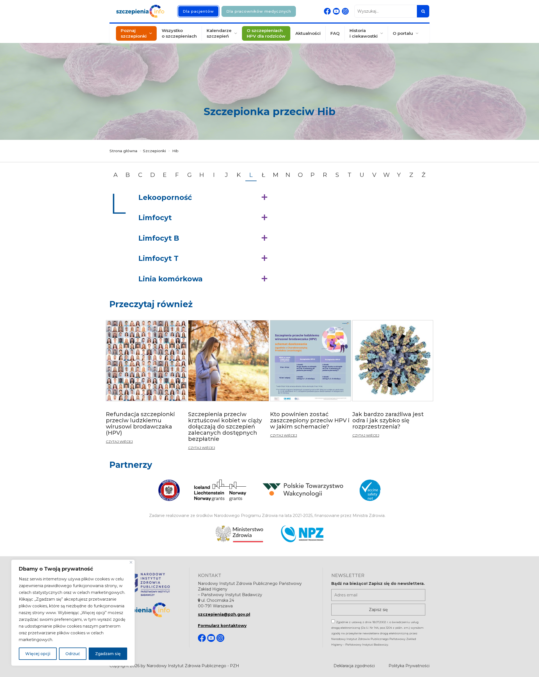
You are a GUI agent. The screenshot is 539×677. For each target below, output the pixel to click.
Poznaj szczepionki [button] (134, 33)
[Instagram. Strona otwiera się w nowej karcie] (345, 11)
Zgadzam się (108, 653)
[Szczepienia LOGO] (147, 610)
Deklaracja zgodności (354, 665)
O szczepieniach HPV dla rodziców (266, 33)
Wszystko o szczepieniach (179, 33)
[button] (204, 197)
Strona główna (123, 151)
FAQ (335, 33)
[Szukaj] (423, 11)
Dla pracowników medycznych (258, 11)
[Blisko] (131, 562)
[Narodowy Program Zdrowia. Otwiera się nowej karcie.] (302, 533)
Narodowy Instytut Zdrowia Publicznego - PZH (193, 665)
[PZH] (147, 583)
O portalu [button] (403, 33)
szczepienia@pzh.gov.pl (224, 614)
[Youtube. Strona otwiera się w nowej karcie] (336, 11)
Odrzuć (72, 653)
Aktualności (308, 33)
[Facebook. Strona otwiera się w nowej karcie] (327, 11)
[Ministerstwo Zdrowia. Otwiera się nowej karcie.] (239, 533)
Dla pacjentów (198, 11)
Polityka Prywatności (409, 665)
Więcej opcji (37, 653)
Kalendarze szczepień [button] (219, 33)
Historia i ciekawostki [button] (364, 33)
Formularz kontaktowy (222, 625)
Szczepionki (154, 151)
